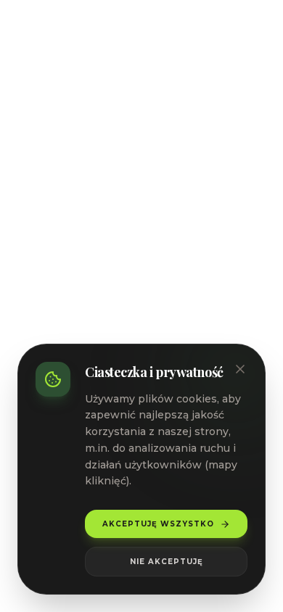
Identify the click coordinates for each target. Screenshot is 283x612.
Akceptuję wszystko (158, 524)
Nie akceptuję (166, 561)
